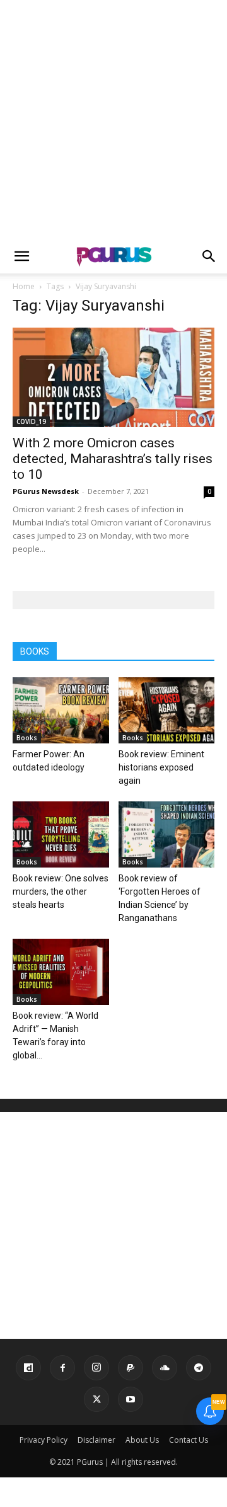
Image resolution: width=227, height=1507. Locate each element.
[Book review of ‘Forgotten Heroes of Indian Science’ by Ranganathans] (167, 834)
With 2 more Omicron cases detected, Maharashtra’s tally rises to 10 (112, 458)
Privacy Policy (43, 1440)
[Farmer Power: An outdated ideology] (61, 710)
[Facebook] (62, 1367)
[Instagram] (96, 1367)
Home (24, 286)
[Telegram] (198, 1367)
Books (26, 737)
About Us (142, 1440)
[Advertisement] (113, 119)
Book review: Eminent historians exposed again (161, 767)
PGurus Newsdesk (46, 491)
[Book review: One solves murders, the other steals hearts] (61, 834)
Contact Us (188, 1440)
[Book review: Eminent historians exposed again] (167, 710)
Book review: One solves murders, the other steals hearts (60, 891)
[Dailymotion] (28, 1367)
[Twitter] (96, 1399)
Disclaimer (96, 1440)
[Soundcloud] (164, 1367)
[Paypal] (130, 1367)
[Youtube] (130, 1399)
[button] (21, 256)
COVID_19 (31, 421)
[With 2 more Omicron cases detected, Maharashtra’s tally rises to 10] (113, 377)
